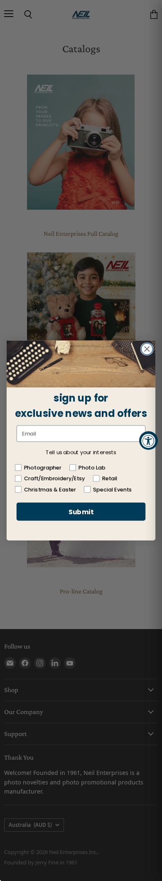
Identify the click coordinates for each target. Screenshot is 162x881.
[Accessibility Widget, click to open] (148, 440)
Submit (81, 511)
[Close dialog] (147, 349)
